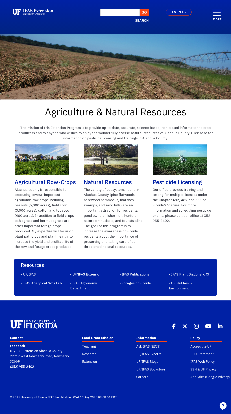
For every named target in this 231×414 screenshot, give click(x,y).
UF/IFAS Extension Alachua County (36, 351)
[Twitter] (185, 326)
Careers (142, 377)
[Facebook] (174, 326)
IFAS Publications (135, 274)
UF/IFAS (29, 274)
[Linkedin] (220, 326)
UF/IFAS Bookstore (150, 369)
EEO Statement (202, 354)
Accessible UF (201, 346)
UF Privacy (208, 369)
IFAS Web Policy (202, 361)
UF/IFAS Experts (148, 354)
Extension (89, 361)
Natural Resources (108, 182)
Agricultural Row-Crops (45, 182)
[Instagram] (196, 326)
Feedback (17, 346)
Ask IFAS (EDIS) (148, 346)
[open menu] (217, 11)
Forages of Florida (136, 283)
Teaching (89, 346)
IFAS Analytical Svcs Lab (42, 283)
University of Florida (34, 397)
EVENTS (179, 12)
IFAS (51, 397)
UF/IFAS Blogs (147, 361)
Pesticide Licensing (177, 182)
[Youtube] (208, 326)
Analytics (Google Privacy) (210, 377)
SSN (193, 369)
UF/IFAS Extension (86, 274)
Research (89, 354)
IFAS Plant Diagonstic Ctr (191, 274)
